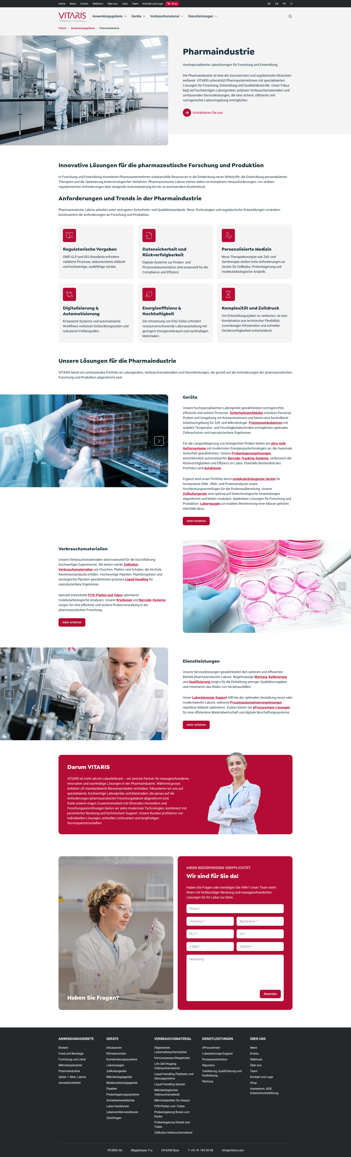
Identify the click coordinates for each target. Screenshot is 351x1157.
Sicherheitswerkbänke (246, 413)
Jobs (125, 3)
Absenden (270, 994)
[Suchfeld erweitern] (290, 16)
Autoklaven (212, 468)
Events (84, 3)
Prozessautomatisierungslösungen (256, 702)
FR (284, 3)
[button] (9, 441)
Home (61, 3)
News (73, 3)
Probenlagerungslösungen (251, 453)
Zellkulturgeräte (195, 494)
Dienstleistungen (200, 16)
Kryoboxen (124, 600)
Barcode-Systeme (152, 600)
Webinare (98, 3)
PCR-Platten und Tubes (105, 595)
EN (276, 3)
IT (291, 3)
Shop (174, 3)
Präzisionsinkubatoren (265, 423)
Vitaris (62, 28)
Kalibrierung (278, 677)
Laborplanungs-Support (209, 697)
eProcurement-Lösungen (271, 707)
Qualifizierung (200, 682)
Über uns (112, 3)
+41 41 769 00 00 (201, 1150)
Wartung (260, 677)
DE (269, 3)
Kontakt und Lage (153, 3)
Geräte (136, 16)
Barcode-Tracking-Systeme (248, 458)
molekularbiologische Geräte (254, 479)
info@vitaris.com (233, 1150)
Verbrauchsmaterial (164, 16)
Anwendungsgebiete (108, 16)
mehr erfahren (196, 521)
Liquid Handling (136, 579)
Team (135, 3)
